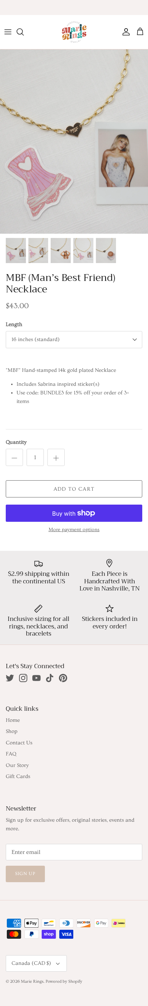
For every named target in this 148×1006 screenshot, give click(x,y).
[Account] (124, 32)
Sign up (25, 873)
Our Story (17, 765)
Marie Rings (32, 981)
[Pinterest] (63, 678)
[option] (74, 141)
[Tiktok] (50, 678)
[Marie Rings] (74, 32)
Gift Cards (18, 776)
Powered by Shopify (64, 981)
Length (14, 324)
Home (13, 720)
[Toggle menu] (8, 32)
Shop (12, 731)
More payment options (74, 530)
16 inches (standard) (35, 339)
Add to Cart (74, 489)
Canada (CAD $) (31, 963)
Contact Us (19, 743)
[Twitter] (10, 678)
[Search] (24, 32)
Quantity (16, 442)
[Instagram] (23, 678)
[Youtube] (36, 678)
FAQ (11, 754)
